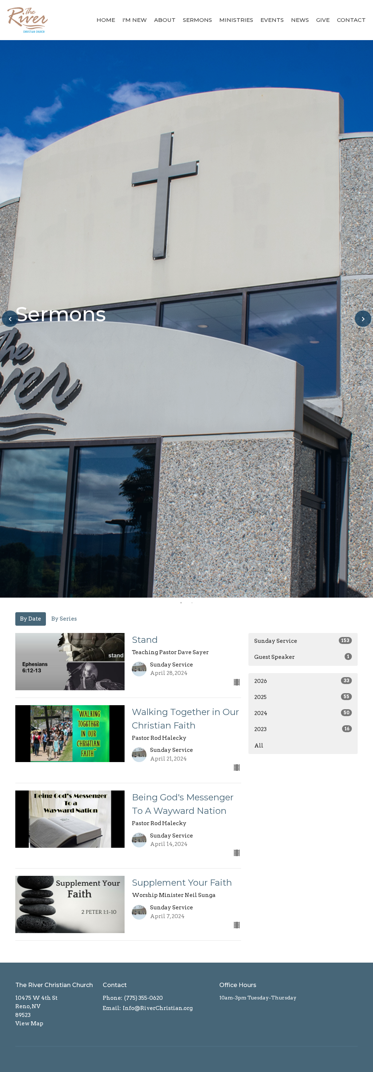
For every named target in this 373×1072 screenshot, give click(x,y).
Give (323, 19)
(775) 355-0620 (143, 998)
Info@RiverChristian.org (158, 1008)
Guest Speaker (301, 657)
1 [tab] (181, 603)
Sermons (197, 19)
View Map (29, 1023)
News (300, 19)
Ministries (236, 19)
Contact (351, 19)
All (258, 745)
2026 (301, 681)
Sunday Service (301, 641)
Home (106, 19)
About (165, 19)
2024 (301, 713)
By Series (64, 618)
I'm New (134, 19)
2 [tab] (192, 603)
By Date (30, 618)
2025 (301, 697)
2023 (301, 729)
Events (272, 19)
